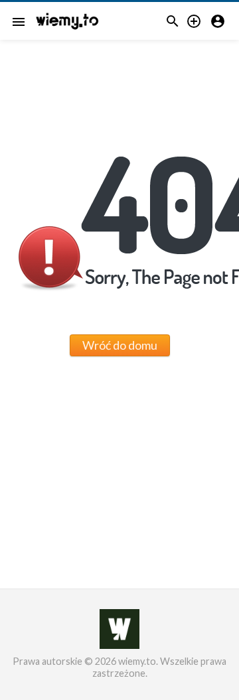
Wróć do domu (119, 345)
